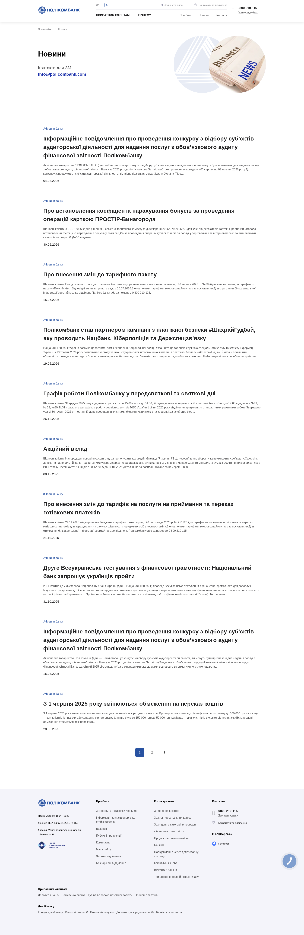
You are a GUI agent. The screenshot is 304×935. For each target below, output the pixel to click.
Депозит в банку (48, 895)
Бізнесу (144, 15)
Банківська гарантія (169, 912)
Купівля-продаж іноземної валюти (110, 895)
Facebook (223, 843)
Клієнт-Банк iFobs (165, 863)
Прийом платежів (146, 895)
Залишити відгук (173, 5)
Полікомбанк (45, 29)
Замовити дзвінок (248, 12)
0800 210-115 (247, 8)
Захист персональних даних (172, 817)
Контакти (221, 15)
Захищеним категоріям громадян (175, 824)
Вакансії (101, 828)
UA (97, 5)
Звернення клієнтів (166, 810)
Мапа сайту (103, 849)
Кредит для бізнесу (50, 912)
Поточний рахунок (102, 912)
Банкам (159, 845)
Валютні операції (76, 912)
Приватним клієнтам (112, 15)
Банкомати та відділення (213, 5)
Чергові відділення (108, 856)
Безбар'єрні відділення (111, 863)
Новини (204, 15)
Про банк (186, 15)
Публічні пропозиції (108, 835)
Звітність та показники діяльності (117, 810)
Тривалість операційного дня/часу (176, 876)
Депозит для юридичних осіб (135, 912)
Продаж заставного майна (171, 838)
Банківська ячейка (74, 895)
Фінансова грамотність (169, 831)
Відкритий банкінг (165, 869)
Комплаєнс (103, 842)
